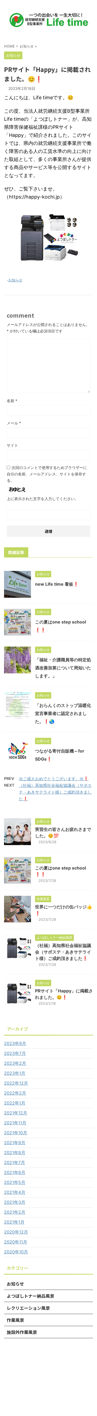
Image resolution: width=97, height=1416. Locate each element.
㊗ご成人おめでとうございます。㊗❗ (54, 778)
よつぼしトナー (31, 1371)
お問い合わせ (54, 1377)
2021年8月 (14, 1152)
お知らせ (15, 280)
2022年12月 (16, 1083)
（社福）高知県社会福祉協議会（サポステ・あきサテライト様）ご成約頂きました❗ (55, 792)
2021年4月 (14, 1192)
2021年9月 (14, 1142)
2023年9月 (15, 1043)
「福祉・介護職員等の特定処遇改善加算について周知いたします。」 (63, 667)
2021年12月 (15, 1113)
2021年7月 (14, 1162)
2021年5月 (14, 1182)
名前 (12, 400)
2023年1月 (14, 1073)
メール (14, 423)
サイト (12, 445)
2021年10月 (15, 1132)
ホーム (18, 1365)
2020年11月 (15, 1242)
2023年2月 (15, 1063)
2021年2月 (14, 1212)
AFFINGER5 (67, 1408)
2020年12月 (16, 1232)
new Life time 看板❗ (57, 584)
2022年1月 (14, 1103)
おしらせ (55, 1371)
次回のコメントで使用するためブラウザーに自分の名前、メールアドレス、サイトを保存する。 (47, 474)
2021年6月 (14, 1172)
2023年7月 (15, 1053)
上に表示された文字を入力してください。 (42, 498)
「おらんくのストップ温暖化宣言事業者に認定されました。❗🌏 (63, 713)
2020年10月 (16, 1251)
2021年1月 (14, 1222)
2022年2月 (15, 1093)
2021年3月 (14, 1202)
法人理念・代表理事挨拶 (48, 1365)
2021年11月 (15, 1122)
